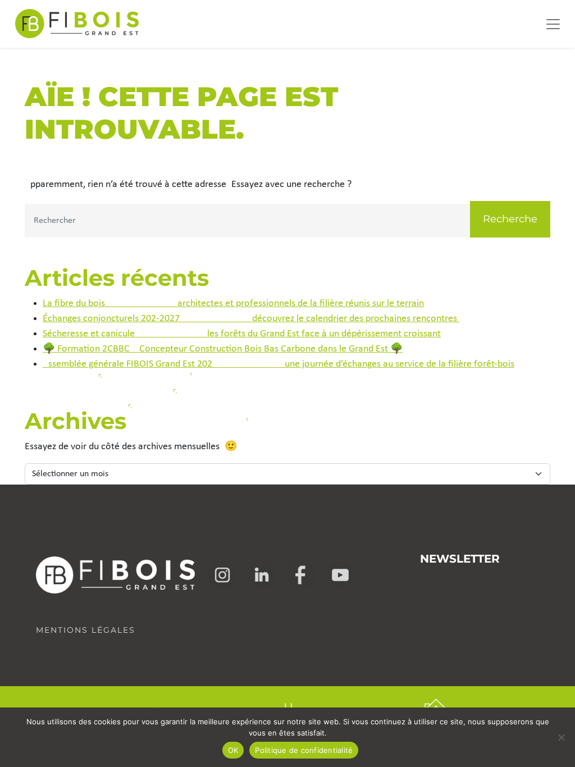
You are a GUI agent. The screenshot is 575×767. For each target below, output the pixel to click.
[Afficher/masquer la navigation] (553, 24)
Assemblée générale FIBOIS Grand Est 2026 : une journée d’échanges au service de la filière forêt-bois (278, 364)
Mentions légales (85, 630)
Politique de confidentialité (304, 750)
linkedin (262, 575)
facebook (301, 575)
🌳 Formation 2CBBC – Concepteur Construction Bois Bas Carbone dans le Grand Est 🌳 (223, 349)
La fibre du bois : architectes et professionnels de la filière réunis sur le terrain (233, 303)
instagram (222, 575)
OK (233, 750)
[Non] (561, 737)
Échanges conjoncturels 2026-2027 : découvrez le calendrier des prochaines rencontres (251, 318)
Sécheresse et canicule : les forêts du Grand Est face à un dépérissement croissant (242, 333)
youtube (340, 575)
